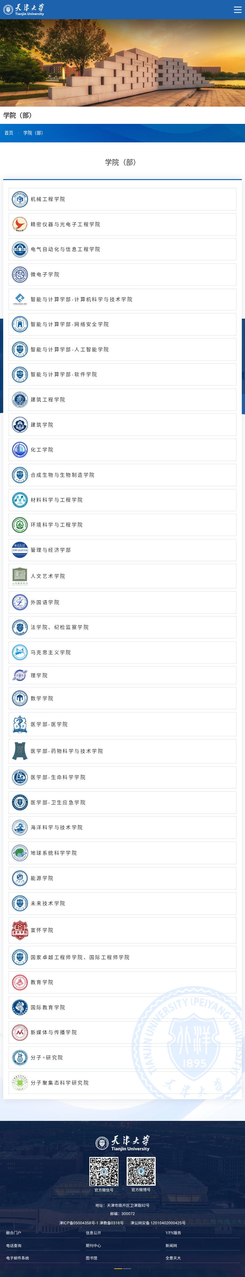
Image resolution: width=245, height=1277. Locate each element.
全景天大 (173, 1258)
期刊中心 (93, 1245)
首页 (8, 133)
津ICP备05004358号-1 (79, 1222)
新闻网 (171, 1245)
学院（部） (34, 133)
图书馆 (91, 1258)
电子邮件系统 (17, 1258)
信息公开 (93, 1233)
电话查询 (13, 1245)
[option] (43, 1245)
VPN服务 (173, 1233)
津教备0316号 (112, 1222)
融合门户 (13, 1233)
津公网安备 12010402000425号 (158, 1222)
